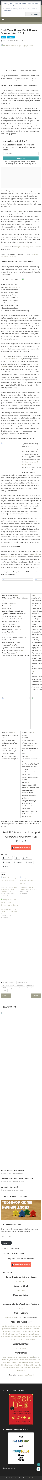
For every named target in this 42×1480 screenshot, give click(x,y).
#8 (15, 642)
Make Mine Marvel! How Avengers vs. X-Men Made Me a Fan (9, 890)
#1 (16, 211)
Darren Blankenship (19, 1357)
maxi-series (13, 287)
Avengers (11, 982)
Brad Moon (9, 1365)
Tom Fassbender (30, 1360)
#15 (13, 733)
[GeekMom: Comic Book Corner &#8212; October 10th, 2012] (9, 903)
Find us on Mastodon (8, 1468)
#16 (33, 671)
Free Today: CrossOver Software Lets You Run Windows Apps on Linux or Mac (7, 996)
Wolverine (30, 988)
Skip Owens (27, 1365)
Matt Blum (21, 1290)
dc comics (20, 985)
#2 (21, 211)
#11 (34, 733)
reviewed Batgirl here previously (12, 359)
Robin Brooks (19, 1360)
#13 (9, 606)
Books (3, 37)
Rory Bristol (11, 1360)
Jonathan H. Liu (10, 1317)
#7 (6, 361)
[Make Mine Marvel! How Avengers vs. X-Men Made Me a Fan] (9, 882)
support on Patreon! (27, 1375)
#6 (22, 650)
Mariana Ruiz (35, 1365)
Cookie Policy (6, 10)
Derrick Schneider (9, 1368)
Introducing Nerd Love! (9, 1187)
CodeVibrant (32, 1478)
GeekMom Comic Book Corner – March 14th (17, 1179)
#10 (32, 814)
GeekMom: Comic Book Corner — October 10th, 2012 (9, 911)
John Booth (30, 1357)
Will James (22, 1362)
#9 (20, 616)
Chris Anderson (21, 1348)
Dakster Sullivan (20, 41)
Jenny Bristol (19, 1190)
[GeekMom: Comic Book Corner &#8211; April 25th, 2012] (28, 882)
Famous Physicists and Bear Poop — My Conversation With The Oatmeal (37, 996)
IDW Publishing (7, 988)
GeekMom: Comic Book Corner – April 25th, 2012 (28, 889)
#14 (31, 746)
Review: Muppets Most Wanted (12, 1170)
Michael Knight (31, 1362)
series (22, 318)
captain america (22, 982)
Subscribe (6, 1243)
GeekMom (11, 37)
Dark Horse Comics (8, 985)
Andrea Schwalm (19, 1173)
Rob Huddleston (12, 1362)
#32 (15, 603)
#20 (6, 408)
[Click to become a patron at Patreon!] (21, 848)
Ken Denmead (21, 1281)
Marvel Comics (19, 988)
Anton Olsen (18, 1365)
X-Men (4, 990)
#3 (12, 645)
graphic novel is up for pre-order (27, 247)
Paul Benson (7, 1357)
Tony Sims (19, 1368)
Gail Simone (30, 985)
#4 (37, 627)
